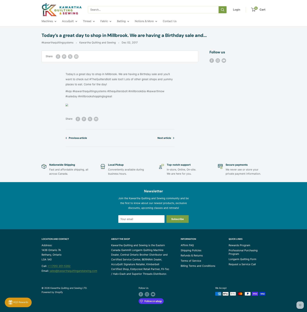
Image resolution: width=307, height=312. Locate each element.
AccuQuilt (68, 21)
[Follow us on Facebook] (211, 60)
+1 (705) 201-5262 (59, 266)
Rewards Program (239, 245)
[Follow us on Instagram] (218, 60)
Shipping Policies (191, 250)
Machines (47, 21)
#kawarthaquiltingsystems (57, 42)
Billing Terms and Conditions (198, 265)
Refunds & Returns (192, 255)
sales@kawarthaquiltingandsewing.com (73, 270)
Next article (164, 137)
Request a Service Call (242, 264)
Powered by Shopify (52, 292)
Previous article (78, 137)
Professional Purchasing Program (243, 252)
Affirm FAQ (187, 245)
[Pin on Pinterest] (64, 56)
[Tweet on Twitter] (70, 56)
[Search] (223, 9)
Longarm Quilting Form (242, 259)
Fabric (104, 21)
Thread (87, 21)
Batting (121, 21)
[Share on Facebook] (58, 56)
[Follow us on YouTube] (224, 60)
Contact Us (170, 21)
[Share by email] (76, 56)
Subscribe (177, 219)
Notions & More (144, 21)
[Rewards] (18, 302)
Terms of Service (191, 260)
